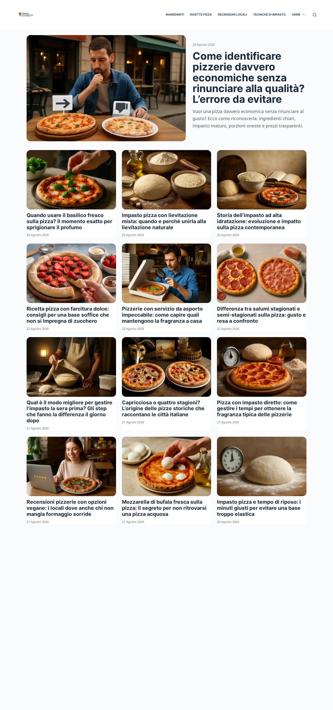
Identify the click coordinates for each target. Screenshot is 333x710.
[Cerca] (314, 15)
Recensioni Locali (232, 14)
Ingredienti (175, 14)
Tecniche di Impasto (269, 14)
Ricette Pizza (201, 14)
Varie (296, 14)
